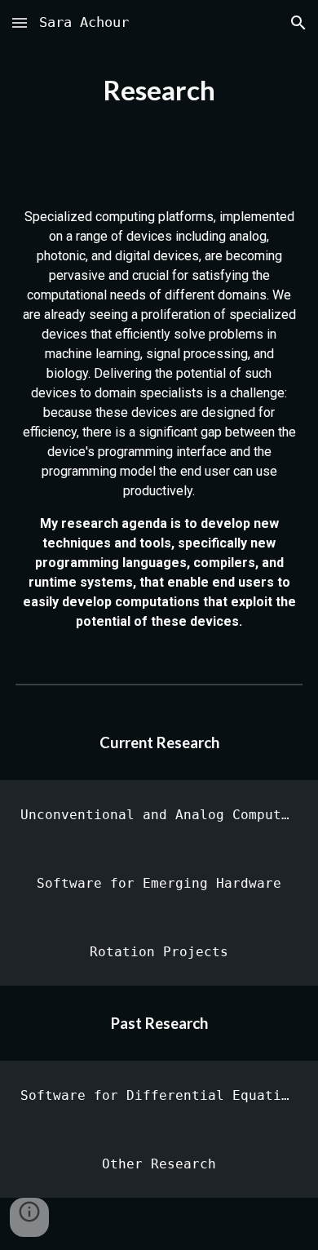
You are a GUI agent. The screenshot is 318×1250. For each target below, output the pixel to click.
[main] (159, 90)
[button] (19, 22)
